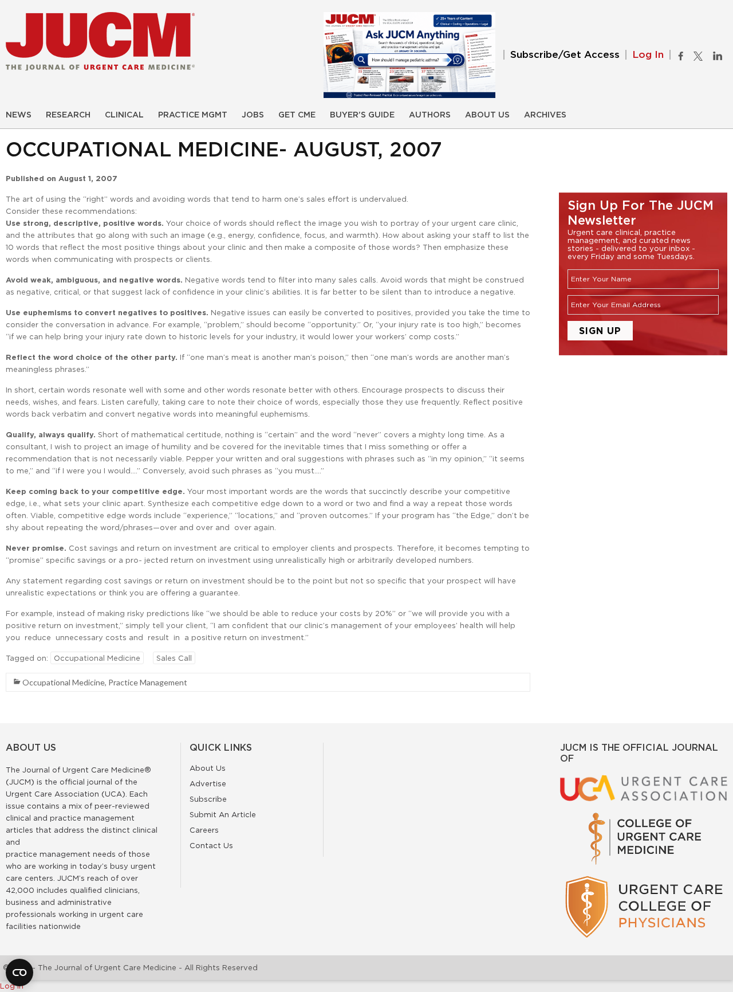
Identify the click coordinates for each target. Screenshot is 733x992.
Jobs (253, 115)
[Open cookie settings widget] (19, 972)
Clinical (124, 115)
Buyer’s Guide (362, 115)
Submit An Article (223, 814)
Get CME (297, 115)
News (18, 115)
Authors (430, 115)
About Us (487, 115)
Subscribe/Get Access (565, 55)
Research (68, 115)
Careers (204, 830)
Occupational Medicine (97, 658)
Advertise (208, 783)
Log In (648, 55)
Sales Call (174, 658)
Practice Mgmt (192, 115)
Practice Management (147, 682)
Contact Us (211, 845)
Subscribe (208, 799)
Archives (545, 115)
